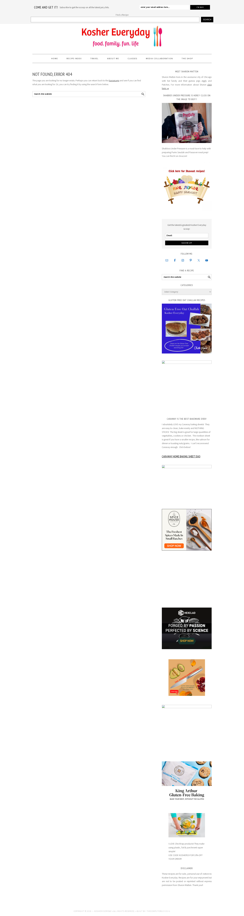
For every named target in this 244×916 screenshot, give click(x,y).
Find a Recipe (122, 14)
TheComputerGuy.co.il (158, 911)
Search (207, 19)
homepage (114, 80)
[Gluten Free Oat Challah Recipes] (187, 328)
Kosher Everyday (122, 37)
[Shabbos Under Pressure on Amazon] (187, 123)
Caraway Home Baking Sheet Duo (181, 456)
